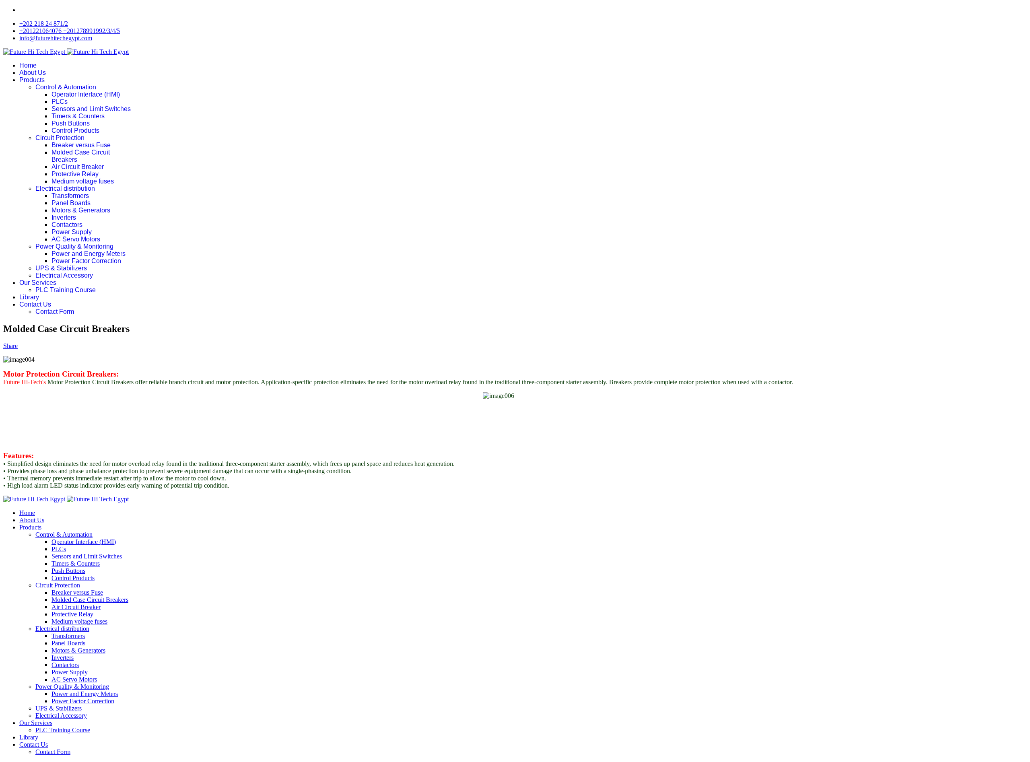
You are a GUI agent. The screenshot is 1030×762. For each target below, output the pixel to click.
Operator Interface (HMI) (86, 94)
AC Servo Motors (76, 239)
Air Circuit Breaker (78, 166)
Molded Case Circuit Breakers (90, 599)
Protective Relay (75, 174)
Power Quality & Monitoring (74, 246)
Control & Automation (65, 87)
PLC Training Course (65, 289)
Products (32, 79)
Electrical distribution (65, 188)
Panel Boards (71, 203)
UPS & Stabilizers (61, 268)
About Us (32, 72)
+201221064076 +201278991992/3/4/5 (69, 30)
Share (10, 345)
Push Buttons (71, 123)
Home (28, 65)
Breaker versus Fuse (81, 145)
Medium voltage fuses (83, 181)
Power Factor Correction (86, 260)
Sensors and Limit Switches (91, 108)
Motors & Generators (81, 210)
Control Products (75, 130)
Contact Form (54, 311)
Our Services (37, 282)
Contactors (67, 224)
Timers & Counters (78, 116)
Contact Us (35, 304)
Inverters (64, 217)
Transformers (70, 195)
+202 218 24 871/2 (43, 23)
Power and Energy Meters (89, 253)
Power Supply (72, 232)
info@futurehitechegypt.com (55, 38)
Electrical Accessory (64, 275)
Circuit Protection (59, 137)
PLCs (60, 101)
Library (29, 297)
